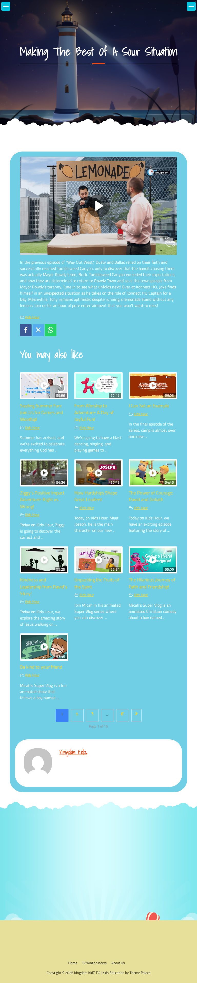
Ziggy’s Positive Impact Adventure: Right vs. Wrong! (42, 499)
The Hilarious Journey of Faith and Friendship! (152, 583)
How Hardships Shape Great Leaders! (95, 496)
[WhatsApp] (50, 330)
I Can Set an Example (149, 405)
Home (72, 963)
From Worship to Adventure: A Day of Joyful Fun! (94, 412)
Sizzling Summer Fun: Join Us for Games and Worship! (41, 412)
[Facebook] (25, 330)
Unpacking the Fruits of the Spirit (97, 583)
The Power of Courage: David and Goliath (151, 496)
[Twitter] (38, 330)
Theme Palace (140, 972)
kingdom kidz (73, 751)
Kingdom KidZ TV (86, 972)
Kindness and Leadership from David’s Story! (43, 586)
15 (122, 714)
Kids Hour (32, 317)
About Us (118, 963)
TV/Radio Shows (94, 963)
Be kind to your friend (41, 666)
